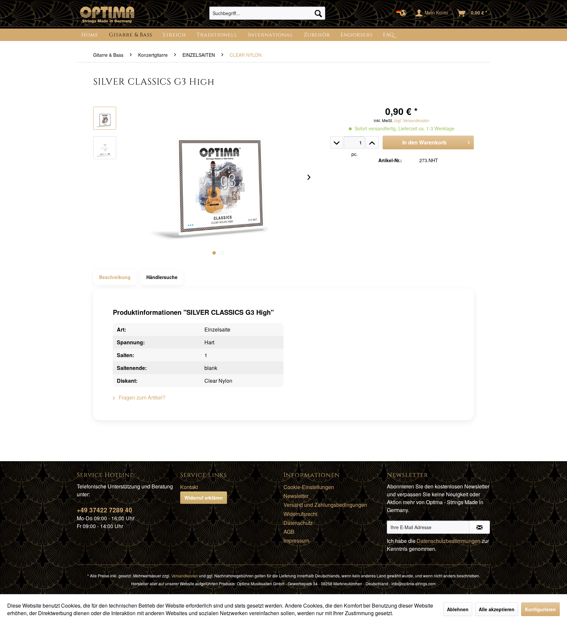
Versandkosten (184, 575)
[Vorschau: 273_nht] (104, 118)
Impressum (296, 540)
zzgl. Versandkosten (412, 120)
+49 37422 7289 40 (104, 510)
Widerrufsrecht (300, 514)
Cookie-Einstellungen (309, 487)
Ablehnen (458, 609)
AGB (289, 531)
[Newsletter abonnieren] (479, 527)
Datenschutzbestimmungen (448, 541)
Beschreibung (115, 277)
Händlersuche (162, 277)
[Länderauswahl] (403, 13)
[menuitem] (267, 13)
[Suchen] (318, 13)
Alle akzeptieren (496, 609)
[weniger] (336, 142)
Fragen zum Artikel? (141, 397)
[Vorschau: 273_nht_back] (104, 147)
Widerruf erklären (203, 497)
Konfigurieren (540, 609)
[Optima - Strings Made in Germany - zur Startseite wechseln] (107, 15)
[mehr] (372, 142)
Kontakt (189, 487)
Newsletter (296, 496)
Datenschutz (298, 523)
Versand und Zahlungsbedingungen (325, 504)
